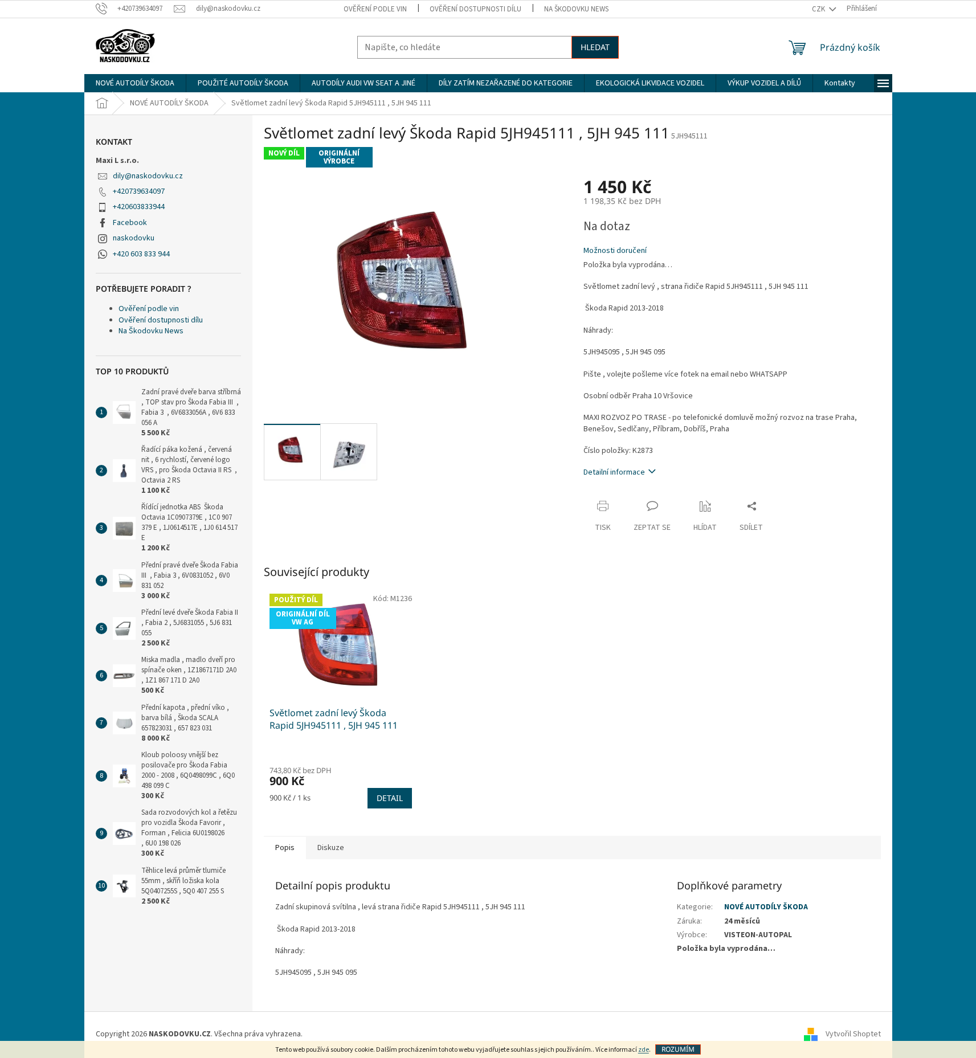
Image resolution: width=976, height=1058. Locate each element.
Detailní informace (614, 472)
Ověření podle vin (375, 9)
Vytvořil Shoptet (853, 1034)
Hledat (595, 47)
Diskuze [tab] (330, 847)
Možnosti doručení (615, 251)
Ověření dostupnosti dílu (475, 9)
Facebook (130, 222)
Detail (390, 798)
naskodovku (133, 238)
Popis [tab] (285, 847)
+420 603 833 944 (141, 254)
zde (643, 1050)
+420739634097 (139, 191)
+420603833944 (139, 207)
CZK (819, 9)
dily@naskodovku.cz (148, 176)
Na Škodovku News (576, 9)
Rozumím (678, 1049)
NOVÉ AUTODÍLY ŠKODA (766, 907)
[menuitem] (135, 83)
